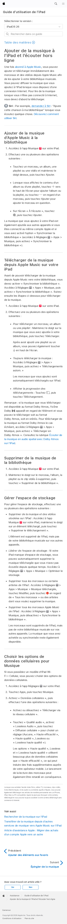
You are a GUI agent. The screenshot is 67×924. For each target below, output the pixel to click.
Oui (12, 887)
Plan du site (29, 918)
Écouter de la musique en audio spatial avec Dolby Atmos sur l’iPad (33, 439)
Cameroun (6, 910)
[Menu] (63, 3)
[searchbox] (33, 33)
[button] (56, 3)
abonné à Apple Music (28, 66)
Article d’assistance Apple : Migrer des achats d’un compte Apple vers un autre (31, 832)
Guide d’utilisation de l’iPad (24, 12)
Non (30, 887)
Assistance (14, 896)
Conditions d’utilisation (11, 918)
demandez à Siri (40, 106)
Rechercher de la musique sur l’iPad (25, 816)
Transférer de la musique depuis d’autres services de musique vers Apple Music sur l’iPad (33, 823)
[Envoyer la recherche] (7, 34)
